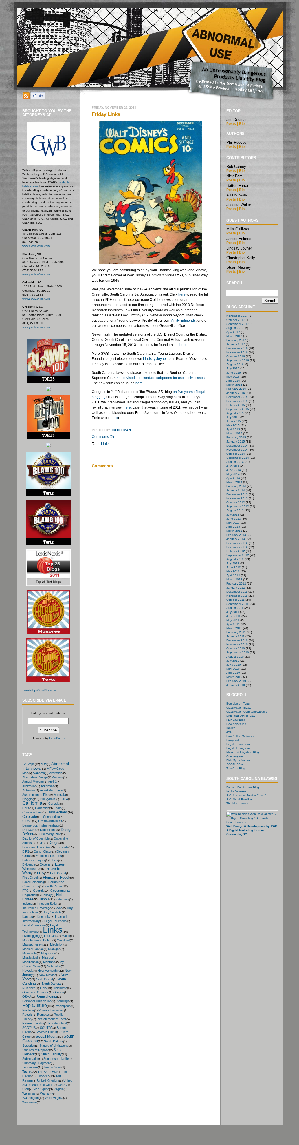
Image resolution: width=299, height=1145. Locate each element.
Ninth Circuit (44, 979)
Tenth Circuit (52, 1067)
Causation (42, 808)
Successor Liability (56, 1058)
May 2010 (233, 668)
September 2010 (237, 652)
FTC (25, 890)
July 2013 (232, 514)
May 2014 (233, 474)
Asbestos (29, 790)
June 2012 (233, 567)
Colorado (29, 816)
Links (53, 929)
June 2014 (233, 470)
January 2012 (235, 587)
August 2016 (235, 364)
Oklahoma (60, 988)
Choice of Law (32, 812)
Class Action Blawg (239, 707)
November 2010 (237, 644)
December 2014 (237, 445)
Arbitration (29, 786)
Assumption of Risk (35, 794)
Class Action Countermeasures (246, 711)
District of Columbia (35, 838)
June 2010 (233, 664)
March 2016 (234, 384)
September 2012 (237, 555)
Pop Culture (34, 1005)
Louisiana (50, 936)
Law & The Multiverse (240, 736)
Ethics (53, 860)
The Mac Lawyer (237, 803)
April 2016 (233, 380)
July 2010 (232, 660)
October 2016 (235, 356)
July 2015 (232, 417)
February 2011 (236, 632)
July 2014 (232, 465)
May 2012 (233, 571)
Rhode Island (57, 1023)
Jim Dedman (121, 430)
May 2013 (233, 522)
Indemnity (62, 899)
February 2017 (236, 340)
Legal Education (55, 921)
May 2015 (233, 425)
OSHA (26, 996)
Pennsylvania (46, 996)
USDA (62, 1084)
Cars (25, 808)
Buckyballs (48, 799)
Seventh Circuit (46, 1032)
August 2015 (235, 413)
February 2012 (236, 583)
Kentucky (44, 916)
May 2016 (233, 376)
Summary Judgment (36, 1063)
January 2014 (235, 490)
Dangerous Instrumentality (40, 825)
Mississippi (30, 957)
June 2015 (233, 421)
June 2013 (233, 518)
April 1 (52, 781)
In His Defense (236, 791)
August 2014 (235, 461)
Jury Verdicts (52, 912)
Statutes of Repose (35, 1050)
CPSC (27, 821)
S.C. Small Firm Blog (240, 799)
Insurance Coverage (36, 908)
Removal (43, 1014)
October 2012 (235, 551)
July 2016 (232, 368)
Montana (49, 962)
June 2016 (233, 372)
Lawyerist (232, 740)
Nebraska (54, 966)
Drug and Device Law (240, 715)
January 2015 (235, 441)
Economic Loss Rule (36, 847)
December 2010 (237, 640)
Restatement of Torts (51, 1019)
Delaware (29, 829)
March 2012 (234, 579)
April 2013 (233, 526)
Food (64, 877)
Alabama (39, 773)
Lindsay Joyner (155, 359)
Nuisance (29, 988)
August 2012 (235, 559)
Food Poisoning (33, 882)
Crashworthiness (50, 821)
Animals (57, 777)
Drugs (53, 842)
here (182, 294)
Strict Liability (51, 1054)
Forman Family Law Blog (242, 787)
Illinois (44, 899)
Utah (25, 1089)
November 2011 (236, 595)
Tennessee (30, 1067)
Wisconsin (29, 1102)
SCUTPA (46, 1027)
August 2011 (234, 607)
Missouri (48, 957)
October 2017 (235, 319)
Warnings (29, 1093)
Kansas (27, 916)
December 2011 (236, 591)
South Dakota (53, 1041)
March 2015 (234, 433)
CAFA (64, 799)
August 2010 (235, 656)
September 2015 (237, 409)
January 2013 (235, 538)
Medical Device (33, 949)
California (32, 803)
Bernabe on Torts (238, 703)
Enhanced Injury (33, 860)
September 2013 (237, 506)
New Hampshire (49, 970)
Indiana (27, 903)
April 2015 (233, 429)
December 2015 (237, 396)
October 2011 (235, 599)
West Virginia (54, 1098)
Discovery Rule (50, 834)
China (58, 808)
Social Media (46, 1036)
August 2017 (235, 328)
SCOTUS (29, 1027)
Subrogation (30, 1058)
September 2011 (237, 603)
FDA (40, 873)
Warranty (46, 1093)
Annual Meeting (33, 781)
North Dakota (51, 983)
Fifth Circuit (58, 873)
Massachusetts (33, 944)
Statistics (28, 1045)
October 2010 (235, 648)
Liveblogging (31, 936)
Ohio (43, 988)
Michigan (54, 949)
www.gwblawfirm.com (36, 245)
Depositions (48, 829)
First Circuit (30, 877)
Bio (242, 124)
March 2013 (234, 530)
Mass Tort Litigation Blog (242, 752)
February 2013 (236, 534)
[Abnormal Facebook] (38, 97)
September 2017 (237, 323)
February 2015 (236, 437)
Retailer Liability (33, 1023)
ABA (44, 764)
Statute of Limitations (53, 1045)
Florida (48, 877)
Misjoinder (48, 953)
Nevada (27, 970)
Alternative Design (35, 777)
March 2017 (234, 336)
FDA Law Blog (235, 719)
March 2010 (234, 676)
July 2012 (232, 563)
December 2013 (237, 494)
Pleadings (62, 1001)
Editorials (62, 847)
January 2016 (235, 392)
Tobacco (43, 1076)
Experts (45, 864)
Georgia (38, 890)
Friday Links (106, 114)
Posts (231, 124)
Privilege (28, 1010)
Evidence (28, 864)
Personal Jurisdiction (37, 1001)
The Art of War (48, 1071)
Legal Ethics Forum (239, 744)
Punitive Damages (51, 1010)
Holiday (46, 895)
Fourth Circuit (53, 886)
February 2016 (236, 388)
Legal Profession (34, 925)
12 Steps (28, 764)
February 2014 (236, 486)
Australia (60, 794)
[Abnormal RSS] (26, 97)
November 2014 (237, 449)
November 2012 (237, 547)
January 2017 (235, 344)
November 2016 (237, 352)
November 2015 (237, 401)
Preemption (63, 1006)
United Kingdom (48, 1080)
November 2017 (237, 315)
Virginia (59, 1089)
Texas (27, 1072)
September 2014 (237, 457)
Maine (66, 936)
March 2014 (234, 482)
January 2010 (235, 685)
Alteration (55, 773)
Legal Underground (239, 748)
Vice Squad (41, 1089)
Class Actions (57, 812)
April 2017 (233, 332)
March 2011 (234, 628)
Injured (231, 727)
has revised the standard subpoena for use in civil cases (161, 378)
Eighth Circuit (43, 851)
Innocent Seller (47, 903)
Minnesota (29, 953)
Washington (30, 1098)
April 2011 (233, 624)
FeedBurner (57, 738)
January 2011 (235, 636)
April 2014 (233, 478)
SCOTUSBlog (235, 764)
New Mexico (47, 975)
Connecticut (51, 816)
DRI (41, 842)
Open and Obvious (35, 992)
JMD (229, 731)
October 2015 (235, 405)
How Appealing (236, 723)
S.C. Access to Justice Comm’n (246, 795)
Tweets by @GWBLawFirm (39, 690)
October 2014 (235, 453)
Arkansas (47, 786)
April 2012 (233, 575)
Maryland (63, 940)
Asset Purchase (51, 790)
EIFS (25, 851)
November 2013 (237, 498)
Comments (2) (103, 437)
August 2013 (235, 510)
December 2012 (237, 543)
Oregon (58, 992)
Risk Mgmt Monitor (238, 760)
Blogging (28, 799)
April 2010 (233, 672)
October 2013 (235, 502)
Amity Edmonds (183, 320)
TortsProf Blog (235, 768)
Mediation (56, 944)
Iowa (59, 908)
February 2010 (236, 680)
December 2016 (237, 348)
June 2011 (233, 616)
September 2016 (237, 360)
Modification (30, 962)
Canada (53, 803)
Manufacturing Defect (37, 940)
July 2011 (232, 612)
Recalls (27, 1014)
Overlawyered (235, 756)
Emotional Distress (49, 856)
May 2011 (232, 620)
